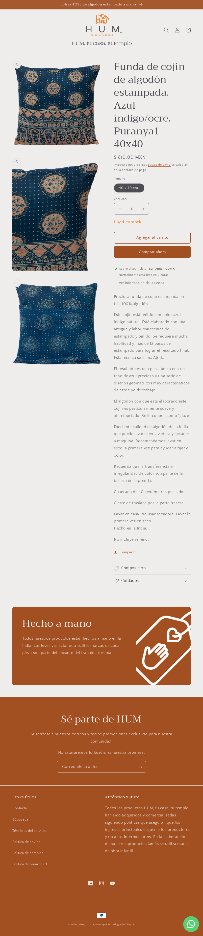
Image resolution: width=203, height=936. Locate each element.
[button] (14, 30)
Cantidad (120, 199)
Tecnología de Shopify (121, 924)
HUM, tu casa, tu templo (92, 924)
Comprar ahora (152, 252)
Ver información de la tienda (141, 283)
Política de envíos (26, 842)
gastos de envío (159, 164)
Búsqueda (20, 820)
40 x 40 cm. (129, 188)
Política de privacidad (29, 864)
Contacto (19, 808)
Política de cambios (27, 853)
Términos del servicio (29, 831)
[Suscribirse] (140, 767)
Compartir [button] (128, 552)
